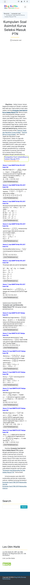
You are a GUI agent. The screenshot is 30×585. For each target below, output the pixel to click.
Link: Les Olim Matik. (8, 558)
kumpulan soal (16, 13)
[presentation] (17, 169)
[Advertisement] (15, 58)
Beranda (6, 13)
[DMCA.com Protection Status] (7, 564)
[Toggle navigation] (5, 1)
